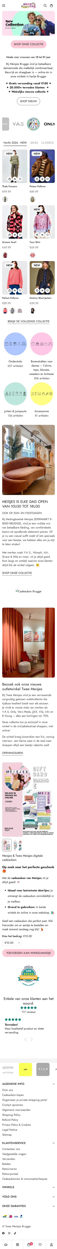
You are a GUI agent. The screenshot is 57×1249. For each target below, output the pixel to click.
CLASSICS (47, 143)
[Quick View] (14, 178)
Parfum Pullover (10, 298)
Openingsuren (12, 753)
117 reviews (29, 1012)
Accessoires (42, 411)
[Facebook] (3, 1233)
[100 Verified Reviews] (28, 987)
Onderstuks (15, 361)
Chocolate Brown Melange (33, 311)
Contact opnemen (12, 1105)
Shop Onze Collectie (17, 573)
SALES (34, 143)
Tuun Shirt (35, 242)
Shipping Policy (11, 1115)
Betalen (6, 1164)
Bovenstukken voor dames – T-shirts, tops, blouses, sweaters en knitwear (41, 367)
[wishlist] (40, 1244)
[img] (28, 1008)
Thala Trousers (9, 186)
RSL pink (33, 255)
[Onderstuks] (15, 344)
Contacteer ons (11, 1149)
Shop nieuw (28, 101)
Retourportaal (10, 1174)
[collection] (17, 1244)
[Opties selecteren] (9, 178)
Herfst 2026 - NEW (15, 143)
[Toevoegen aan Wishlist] (20, 178)
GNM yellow (33, 199)
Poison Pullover (38, 186)
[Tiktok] (15, 1233)
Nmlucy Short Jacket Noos (40, 298)
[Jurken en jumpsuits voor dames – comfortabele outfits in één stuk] (15, 394)
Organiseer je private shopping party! (24, 1100)
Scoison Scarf (9, 242)
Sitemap (7, 1135)
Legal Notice (9, 1130)
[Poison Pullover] (42, 166)
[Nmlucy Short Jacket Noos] (42, 278)
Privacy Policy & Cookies (16, 1125)
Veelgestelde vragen (14, 1154)
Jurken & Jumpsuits (15, 411)
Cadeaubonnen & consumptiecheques (24, 1179)
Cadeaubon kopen (13, 1095)
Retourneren (9, 1169)
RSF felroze (5, 311)
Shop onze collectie (28, 44)
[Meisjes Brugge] (28, 5)
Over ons (7, 1090)
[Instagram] (9, 1233)
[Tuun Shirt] (42, 222)
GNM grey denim (5, 199)
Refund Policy (10, 1120)
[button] (51, 5)
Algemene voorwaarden (16, 1110)
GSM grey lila (20, 311)
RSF (5, 255)
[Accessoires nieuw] (41, 394)
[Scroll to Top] (52, 1233)
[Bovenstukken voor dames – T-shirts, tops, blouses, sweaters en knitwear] (41, 344)
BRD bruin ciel (12, 311)
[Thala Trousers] (14, 166)
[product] (6, 1244)
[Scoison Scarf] (14, 222)
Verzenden (8, 1159)
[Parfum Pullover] (14, 278)
